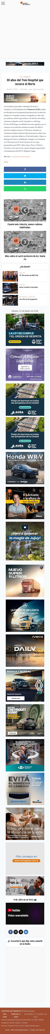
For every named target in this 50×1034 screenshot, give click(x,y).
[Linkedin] (26, 932)
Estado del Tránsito (37, 1030)
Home (7, 1030)
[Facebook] (10, 932)
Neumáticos (23, 297)
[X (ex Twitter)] (15, 932)
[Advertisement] (25, 33)
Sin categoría (25, 76)
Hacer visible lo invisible (28, 287)
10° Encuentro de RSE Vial (28, 275)
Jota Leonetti (38, 89)
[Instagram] (21, 932)
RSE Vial (22, 273)
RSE (6, 162)
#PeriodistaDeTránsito (19, 1030)
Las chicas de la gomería (28, 299)
